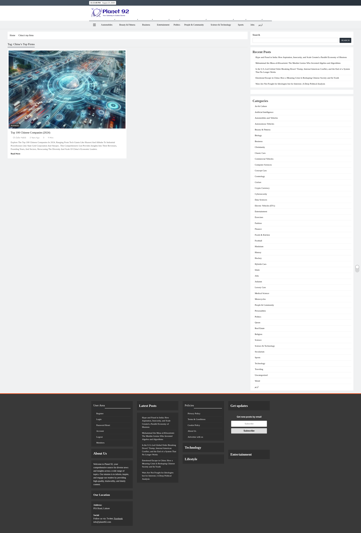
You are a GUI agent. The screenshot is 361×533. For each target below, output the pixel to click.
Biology (258, 135)
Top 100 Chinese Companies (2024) (30, 132)
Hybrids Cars (260, 264)
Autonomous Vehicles (264, 124)
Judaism (258, 281)
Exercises (259, 217)
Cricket (258, 182)
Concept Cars (261, 170)
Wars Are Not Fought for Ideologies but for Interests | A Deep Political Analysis (290, 84)
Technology (260, 363)
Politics (177, 25)
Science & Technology (221, 25)
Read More (15, 153)
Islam (257, 270)
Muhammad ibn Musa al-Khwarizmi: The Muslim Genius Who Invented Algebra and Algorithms (298, 63)
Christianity (260, 147)
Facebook (118, 518)
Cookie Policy (194, 425)
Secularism (259, 352)
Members (100, 443)
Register (100, 413)
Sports (241, 25)
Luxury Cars (260, 287)
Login (99, 419)
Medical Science (262, 293)
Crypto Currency (262, 188)
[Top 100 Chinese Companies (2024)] (67, 90)
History (258, 252)
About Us (192, 431)
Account (100, 431)
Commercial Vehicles (264, 159)
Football (258, 241)
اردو (260, 25)
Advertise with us (195, 437)
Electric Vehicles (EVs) (265, 206)
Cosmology (260, 176)
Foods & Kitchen (262, 235)
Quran (257, 322)
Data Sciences (261, 200)
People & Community (194, 25)
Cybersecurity (261, 194)
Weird (257, 381)
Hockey (258, 258)
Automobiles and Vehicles (266, 118)
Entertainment (163, 25)
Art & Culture (261, 106)
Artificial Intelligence (264, 112)
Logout (99, 437)
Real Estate (260, 328)
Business (146, 25)
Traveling (259, 369)
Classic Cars (260, 153)
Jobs (252, 25)
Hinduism (259, 246)
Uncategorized (261, 375)
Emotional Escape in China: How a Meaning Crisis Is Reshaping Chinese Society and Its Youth (297, 78)
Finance (258, 229)
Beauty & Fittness (127, 25)
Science (258, 340)
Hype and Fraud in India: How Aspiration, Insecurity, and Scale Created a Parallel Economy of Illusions (301, 57)
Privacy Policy (194, 413)
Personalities (260, 311)
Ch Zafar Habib (19, 137)
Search (256, 34)
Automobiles (106, 25)
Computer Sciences (263, 165)
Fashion (258, 223)
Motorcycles (260, 299)
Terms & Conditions (196, 419)
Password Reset (103, 425)
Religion (258, 334)
